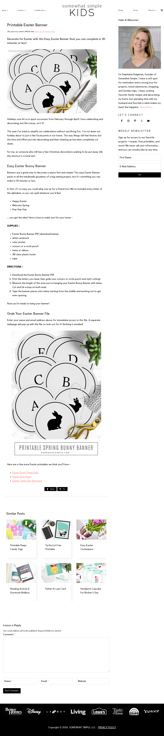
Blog (121, 10)
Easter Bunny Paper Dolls (25, 473)
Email (45, 681)
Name (8, 681)
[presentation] (21, 529)
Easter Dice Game (21, 477)
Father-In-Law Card (55, 589)
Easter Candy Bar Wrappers (27, 481)
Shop (135, 10)
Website (82, 681)
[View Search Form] (162, 10)
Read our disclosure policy (45, 31)
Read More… (147, 107)
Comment (9, 634)
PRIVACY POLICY (107, 727)
